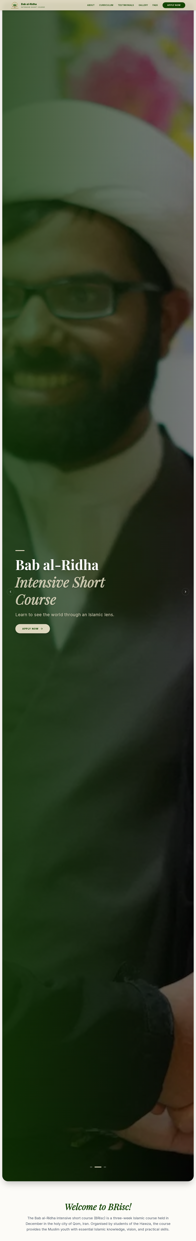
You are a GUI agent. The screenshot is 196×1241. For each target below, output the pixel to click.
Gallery (143, 5)
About (91, 5)
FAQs (155, 5)
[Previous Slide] (10, 591)
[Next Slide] (185, 591)
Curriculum (106, 5)
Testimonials (126, 5)
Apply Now (174, 5)
